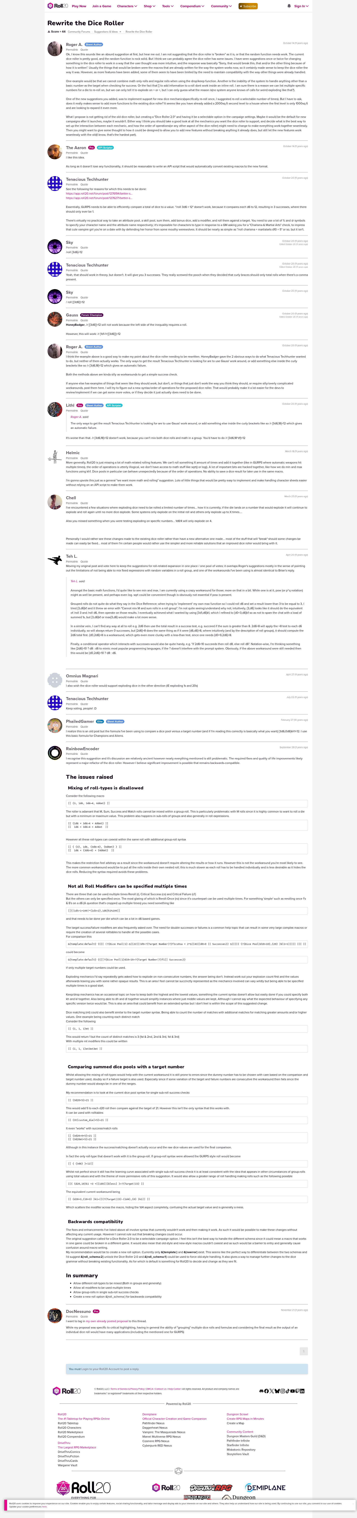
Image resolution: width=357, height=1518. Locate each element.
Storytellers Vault (238, 1454)
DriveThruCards (68, 1461)
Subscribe (249, 6)
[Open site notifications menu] (289, 6)
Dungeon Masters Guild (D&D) (246, 1436)
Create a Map (235, 1423)
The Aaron (76, 147)
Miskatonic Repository (241, 1449)
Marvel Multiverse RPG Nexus (161, 1436)
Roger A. (75, 44)
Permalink (72, 50)
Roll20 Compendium (71, 1436)
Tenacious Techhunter (87, 179)
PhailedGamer (80, 721)
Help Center (174, 1388)
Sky (69, 242)
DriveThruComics (69, 1452)
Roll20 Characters (69, 1427)
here (44, 1506)
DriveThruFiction (68, 1456)
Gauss (72, 315)
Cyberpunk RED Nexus (157, 1445)
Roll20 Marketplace (70, 1432)
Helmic (73, 453)
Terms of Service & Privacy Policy (127, 1388)
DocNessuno (79, 1311)
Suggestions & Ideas (106, 32)
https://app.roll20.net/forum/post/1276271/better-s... (99, 198)
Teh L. (71, 556)
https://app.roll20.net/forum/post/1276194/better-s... (99, 193)
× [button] (353, 1504)
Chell (71, 498)
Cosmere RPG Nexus (155, 1441)
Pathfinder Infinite (238, 1441)
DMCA (149, 1388)
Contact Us (160, 1388)
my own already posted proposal (107, 1321)
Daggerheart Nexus (154, 1427)
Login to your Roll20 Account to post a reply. (110, 1369)
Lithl (70, 405)
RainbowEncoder (82, 749)
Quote (84, 50)
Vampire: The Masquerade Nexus (163, 1432)
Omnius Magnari (82, 676)
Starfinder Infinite (238, 1445)
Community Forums (79, 32)
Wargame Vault (67, 1465)
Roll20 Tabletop (68, 1423)
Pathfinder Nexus (153, 1423)
